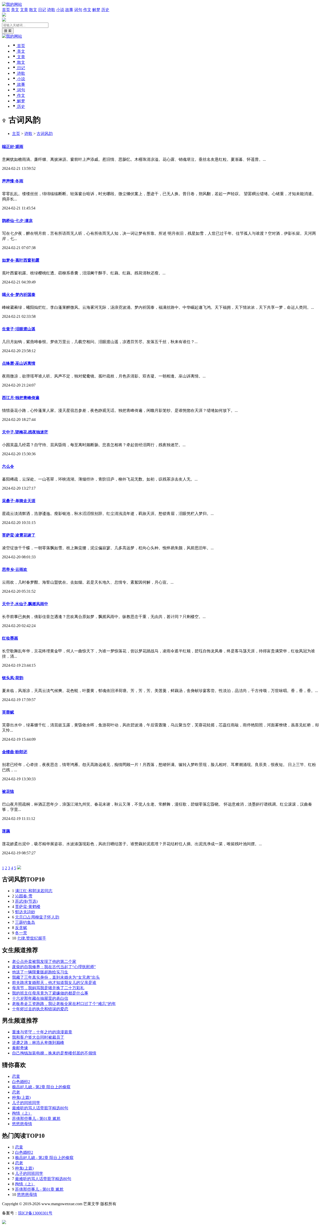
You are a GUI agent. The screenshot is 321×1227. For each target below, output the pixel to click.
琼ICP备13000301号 (35, 1213)
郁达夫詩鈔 (25, 912)
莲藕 (6, 831)
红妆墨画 (10, 638)
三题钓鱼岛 (25, 922)
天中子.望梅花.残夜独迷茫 (25, 432)
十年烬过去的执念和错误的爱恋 (40, 1009)
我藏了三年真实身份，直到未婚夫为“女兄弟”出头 (56, 977)
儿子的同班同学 (26, 1103)
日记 (42, 10)
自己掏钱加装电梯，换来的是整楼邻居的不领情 (54, 1053)
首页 (6, 10)
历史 (105, 10)
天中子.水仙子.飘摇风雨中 (25, 604)
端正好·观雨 (12, 146)
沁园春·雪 (23, 896)
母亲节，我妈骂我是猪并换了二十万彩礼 (48, 988)
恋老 (16, 1092)
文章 (24, 10)
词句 (78, 10)
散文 (33, 10)
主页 (16, 133)
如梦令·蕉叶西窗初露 (20, 260)
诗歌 (51, 10)
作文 (87, 10)
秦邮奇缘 (20, 1048)
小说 (60, 10)
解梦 (96, 10)
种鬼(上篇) (21, 1097)
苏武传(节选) (26, 901)
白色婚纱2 (21, 1082)
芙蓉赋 (8, 712)
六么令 (8, 466)
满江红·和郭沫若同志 (33, 891)
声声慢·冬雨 (12, 181)
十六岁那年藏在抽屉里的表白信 (40, 998)
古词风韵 (45, 133)
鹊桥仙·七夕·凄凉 (17, 220)
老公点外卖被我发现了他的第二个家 (44, 961)
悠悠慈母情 (22, 1124)
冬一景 (21, 933)
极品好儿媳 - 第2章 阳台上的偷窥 (41, 1087)
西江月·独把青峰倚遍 (20, 398)
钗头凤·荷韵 (12, 678)
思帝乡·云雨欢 (14, 569)
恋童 (16, 1076)
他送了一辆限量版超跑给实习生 (40, 972)
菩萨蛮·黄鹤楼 (27, 906)
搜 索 (8, 31)
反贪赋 (21, 928)
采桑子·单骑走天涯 (18, 501)
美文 (15, 10)
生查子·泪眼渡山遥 (18, 329)
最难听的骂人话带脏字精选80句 (40, 1108)
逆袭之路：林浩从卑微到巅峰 (38, 1042)
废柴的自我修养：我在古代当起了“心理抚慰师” (54, 967)
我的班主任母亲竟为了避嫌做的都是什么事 (50, 993)
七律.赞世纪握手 (31, 938)
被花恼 (8, 791)
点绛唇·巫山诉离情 (18, 363)
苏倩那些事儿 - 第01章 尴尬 (36, 1118)
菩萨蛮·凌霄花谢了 (18, 535)
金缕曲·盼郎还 (14, 752)
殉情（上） (22, 1113)
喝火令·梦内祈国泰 (18, 294)
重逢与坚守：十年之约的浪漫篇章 (42, 1032)
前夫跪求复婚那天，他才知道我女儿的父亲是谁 (54, 982)
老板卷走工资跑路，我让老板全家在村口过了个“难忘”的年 (64, 1004)
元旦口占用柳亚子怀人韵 (37, 917)
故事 (69, 10)
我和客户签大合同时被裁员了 (38, 1037)
